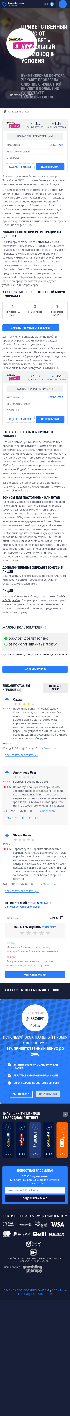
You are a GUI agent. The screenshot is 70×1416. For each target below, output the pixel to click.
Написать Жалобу (35, 669)
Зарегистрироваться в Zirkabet (30, 327)
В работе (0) (61, 654)
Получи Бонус (48, 1094)
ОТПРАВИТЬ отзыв (35, 974)
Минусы (11, 956)
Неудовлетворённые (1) (40, 654)
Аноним (54, 917)
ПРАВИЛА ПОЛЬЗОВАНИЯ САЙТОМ (26, 1290)
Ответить (48, 748)
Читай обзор (21, 1094)
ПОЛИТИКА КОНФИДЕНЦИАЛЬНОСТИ (42, 1292)
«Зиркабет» (26, 541)
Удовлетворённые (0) (14, 654)
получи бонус (50, 166)
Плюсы (11, 942)
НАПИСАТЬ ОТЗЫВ (55, 687)
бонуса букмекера (47, 242)
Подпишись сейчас (35, 1198)
